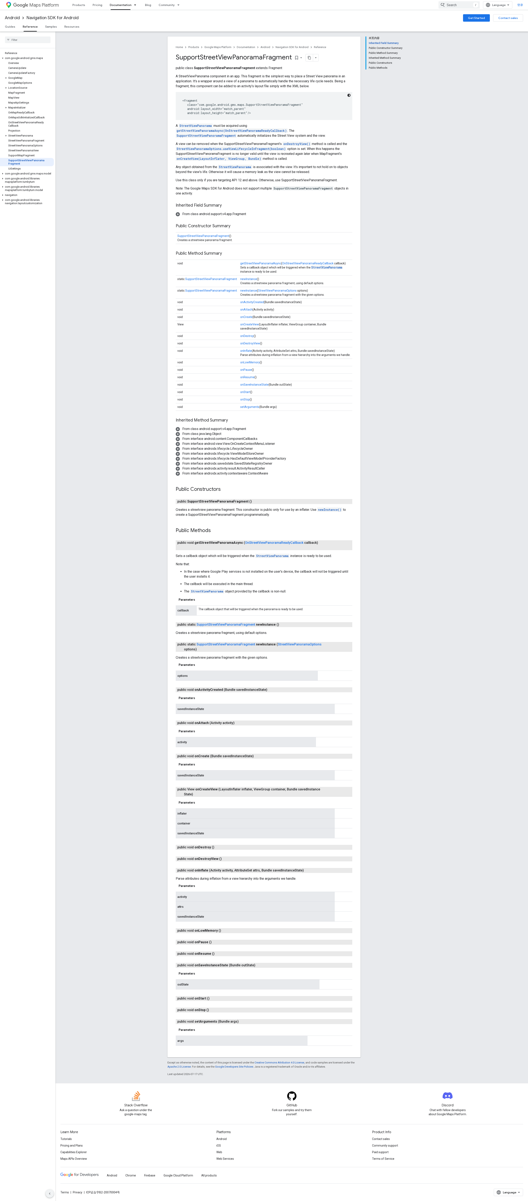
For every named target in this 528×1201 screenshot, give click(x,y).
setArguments (249, 407)
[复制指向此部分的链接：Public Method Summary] (226, 253)
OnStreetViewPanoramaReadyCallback (308, 263)
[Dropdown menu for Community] (180, 5)
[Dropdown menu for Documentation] (136, 5)
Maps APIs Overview (73, 1158)
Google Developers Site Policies (234, 1066)
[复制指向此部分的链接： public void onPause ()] (216, 942)
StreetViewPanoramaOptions (277, 290)
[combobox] (459, 5)
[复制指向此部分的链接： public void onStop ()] (214, 1010)
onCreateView (249, 324)
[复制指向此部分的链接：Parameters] (199, 599)
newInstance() (329, 510)
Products (78, 5)
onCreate (246, 317)
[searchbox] (28, 40)
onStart (245, 392)
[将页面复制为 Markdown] (309, 57)
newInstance (248, 279)
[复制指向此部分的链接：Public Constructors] (225, 489)
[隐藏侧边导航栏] (50, 1193)
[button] (27, 58)
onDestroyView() (296, 144)
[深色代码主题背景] (349, 95)
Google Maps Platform (217, 47)
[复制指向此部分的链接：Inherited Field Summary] (226, 205)
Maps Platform (44, 5)
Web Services (225, 1158)
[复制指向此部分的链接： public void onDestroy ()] (219, 847)
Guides (10, 26)
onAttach (246, 309)
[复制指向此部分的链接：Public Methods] (215, 530)
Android (12, 17)
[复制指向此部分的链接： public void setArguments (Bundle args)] (243, 1021)
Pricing (97, 5)
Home (179, 47)
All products (209, 1175)
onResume (247, 377)
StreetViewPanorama (195, 126)
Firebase (149, 1175)
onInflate (246, 350)
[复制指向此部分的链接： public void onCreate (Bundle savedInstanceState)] (259, 756)
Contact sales (508, 18)
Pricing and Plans (71, 1145)
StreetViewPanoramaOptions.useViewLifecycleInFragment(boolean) (231, 149)
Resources (71, 26)
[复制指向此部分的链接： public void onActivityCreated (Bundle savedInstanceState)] (272, 689)
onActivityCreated (252, 302)
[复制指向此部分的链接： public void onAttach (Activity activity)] (239, 723)
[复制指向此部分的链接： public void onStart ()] (214, 998)
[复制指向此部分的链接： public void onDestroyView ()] (227, 858)
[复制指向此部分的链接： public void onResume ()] (219, 953)
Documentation (120, 5)
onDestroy (247, 336)
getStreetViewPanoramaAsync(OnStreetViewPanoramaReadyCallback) (232, 131)
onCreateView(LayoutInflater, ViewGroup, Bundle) (219, 159)
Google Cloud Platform (178, 1175)
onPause (246, 369)
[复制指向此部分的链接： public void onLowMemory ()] (226, 930)
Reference (30, 26)
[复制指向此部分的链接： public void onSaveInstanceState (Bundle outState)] (260, 965)
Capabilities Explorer (73, 1152)
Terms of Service (383, 1158)
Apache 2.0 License (179, 1066)
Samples (51, 26)
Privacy (77, 1192)
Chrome (130, 1175)
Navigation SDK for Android (52, 17)
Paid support (380, 1152)
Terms (64, 1192)
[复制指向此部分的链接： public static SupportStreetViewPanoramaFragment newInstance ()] (284, 624)
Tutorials (66, 1139)
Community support (385, 1145)
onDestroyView (250, 343)
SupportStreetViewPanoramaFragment (206, 136)
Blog (148, 5)
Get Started (476, 18)
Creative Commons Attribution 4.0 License (279, 1062)
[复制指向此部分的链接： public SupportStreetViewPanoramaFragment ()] (257, 501)
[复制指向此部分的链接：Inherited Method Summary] (232, 420)
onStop (245, 399)
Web (219, 1152)
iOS (218, 1145)
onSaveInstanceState (254, 384)
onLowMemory (250, 362)
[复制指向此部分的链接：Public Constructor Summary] (234, 226)
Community (167, 5)
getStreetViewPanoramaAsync (260, 263)
